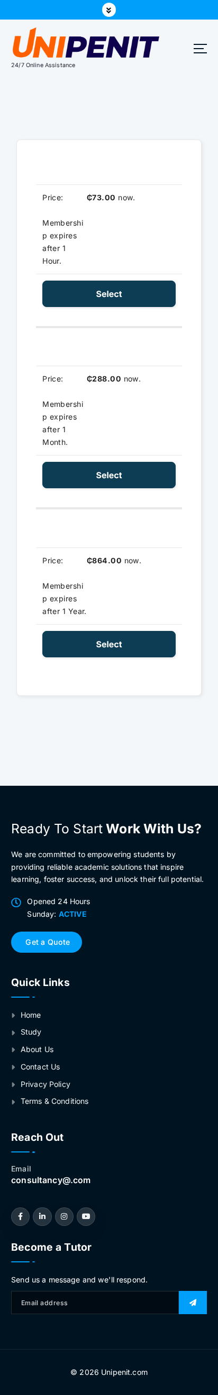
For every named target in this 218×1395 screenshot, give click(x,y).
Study (31, 1031)
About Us (37, 1049)
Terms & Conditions (55, 1100)
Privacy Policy (45, 1084)
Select (109, 294)
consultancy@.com (50, 1180)
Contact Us (40, 1066)
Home (31, 1014)
